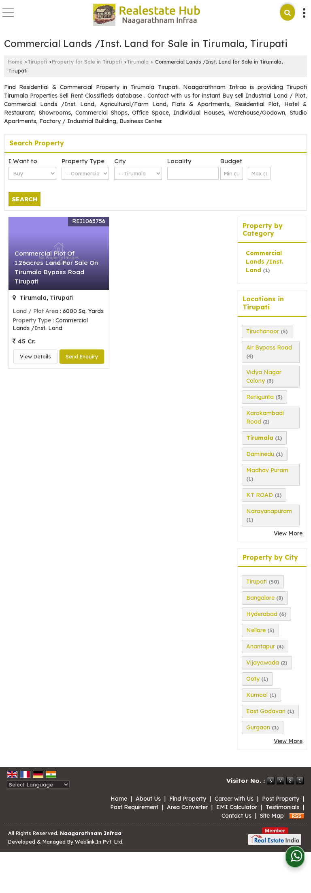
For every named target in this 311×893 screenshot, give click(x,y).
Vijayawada (262, 662)
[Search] (287, 12)
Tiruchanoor (262, 331)
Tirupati (37, 61)
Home (15, 61)
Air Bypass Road (269, 347)
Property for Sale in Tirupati (87, 61)
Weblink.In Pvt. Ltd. (99, 841)
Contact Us (236, 815)
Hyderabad (261, 614)
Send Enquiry (82, 356)
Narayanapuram (269, 511)
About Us (148, 798)
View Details (35, 356)
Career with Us (234, 798)
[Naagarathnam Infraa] (146, 15)
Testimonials (282, 807)
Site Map (272, 815)
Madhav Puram (267, 470)
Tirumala (138, 61)
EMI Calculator (236, 807)
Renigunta (260, 397)
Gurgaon (258, 727)
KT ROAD (259, 495)
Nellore (256, 630)
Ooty (253, 678)
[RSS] (297, 815)
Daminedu (260, 454)
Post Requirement (134, 807)
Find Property (187, 798)
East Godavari (265, 711)
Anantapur (260, 646)
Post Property (280, 798)
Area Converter (187, 807)
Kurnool (257, 695)
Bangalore (260, 597)
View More (288, 533)
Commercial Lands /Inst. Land (264, 261)
